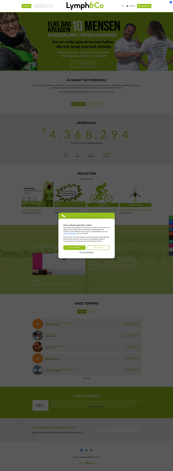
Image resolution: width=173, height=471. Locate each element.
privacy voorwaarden (69, 233)
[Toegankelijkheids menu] (171, 2)
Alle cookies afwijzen (86, 252)
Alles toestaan (74, 247)
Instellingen (99, 247)
